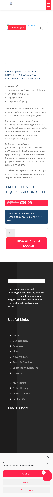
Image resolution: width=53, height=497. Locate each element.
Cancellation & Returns (25, 367)
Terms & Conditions (23, 362)
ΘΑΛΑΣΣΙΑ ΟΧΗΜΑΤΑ (30, 78)
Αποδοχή (26, 473)
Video (16, 351)
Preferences (27, 490)
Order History (20, 388)
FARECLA (22, 74)
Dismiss (26, 481)
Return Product (21, 393)
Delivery (17, 373)
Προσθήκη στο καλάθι (28, 243)
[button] (48, 457)
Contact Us (19, 399)
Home (16, 335)
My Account (19, 382)
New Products (21, 356)
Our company (20, 340)
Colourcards (19, 346)
